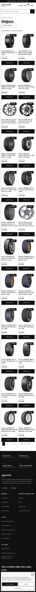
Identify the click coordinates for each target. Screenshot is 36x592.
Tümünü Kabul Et (10, 584)
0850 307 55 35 (5, 549)
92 (29, 444)
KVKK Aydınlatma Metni (7, 521)
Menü (32, 5)
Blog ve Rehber (5, 510)
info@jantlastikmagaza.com (8, 553)
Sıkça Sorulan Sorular (24, 510)
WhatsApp (13, 488)
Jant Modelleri (4, 502)
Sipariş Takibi (22, 506)
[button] (32, 574)
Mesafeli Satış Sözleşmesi (8, 529)
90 (22, 444)
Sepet (26, 5)
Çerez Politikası (5, 538)
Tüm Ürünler (4, 498)
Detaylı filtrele (9, 25)
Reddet (26, 584)
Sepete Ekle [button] (9, 62)
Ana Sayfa (4, 17)
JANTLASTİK (6, 5)
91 (25, 444)
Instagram (5, 488)
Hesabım (21, 5)
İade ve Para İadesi (6, 534)
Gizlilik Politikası (5, 525)
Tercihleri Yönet (18, 588)
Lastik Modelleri (5, 506)
